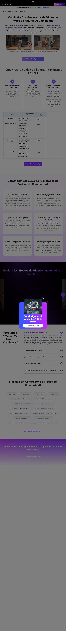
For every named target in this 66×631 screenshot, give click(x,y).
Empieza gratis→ (33, 325)
